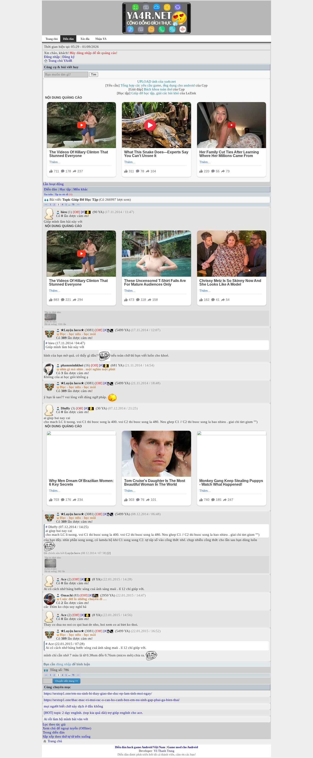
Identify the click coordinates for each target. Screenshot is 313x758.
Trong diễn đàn (54, 732)
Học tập (65, 189)
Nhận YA (101, 39)
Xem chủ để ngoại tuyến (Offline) (67, 728)
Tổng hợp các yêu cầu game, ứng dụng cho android (158, 85)
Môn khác (80, 189)
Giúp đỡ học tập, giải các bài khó (155, 93)
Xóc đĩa (84, 39)
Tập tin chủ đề (61, 194)
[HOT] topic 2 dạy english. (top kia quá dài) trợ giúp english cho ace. (93, 713)
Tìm (93, 74)
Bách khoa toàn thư (158, 89)
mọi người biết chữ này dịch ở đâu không (73, 706)
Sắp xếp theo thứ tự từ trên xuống (67, 736)
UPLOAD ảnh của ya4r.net (156, 81)
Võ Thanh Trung (164, 751)
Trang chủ (52, 39)
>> (78, 204)
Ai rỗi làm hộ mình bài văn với (66, 719)
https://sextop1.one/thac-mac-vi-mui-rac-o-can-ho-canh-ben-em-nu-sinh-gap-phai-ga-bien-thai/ (112, 700)
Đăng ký (68, 57)
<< (46, 204)
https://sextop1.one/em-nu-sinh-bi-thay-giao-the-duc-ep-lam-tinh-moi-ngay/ (98, 693)
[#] (83, 212)
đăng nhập (63, 664)
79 (73, 204)
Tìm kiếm (48, 194)
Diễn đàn (50, 189)
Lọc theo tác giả (54, 724)
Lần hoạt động (53, 184)
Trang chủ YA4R (60, 60)
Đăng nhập (52, 57)
